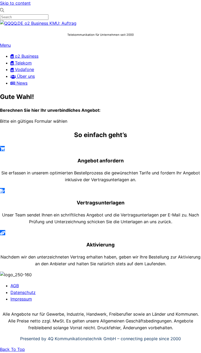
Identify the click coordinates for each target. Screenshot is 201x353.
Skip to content (15, 3)
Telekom (23, 63)
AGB (14, 285)
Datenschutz (23, 292)
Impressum (21, 299)
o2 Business (26, 56)
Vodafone (24, 69)
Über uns (25, 76)
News (21, 83)
